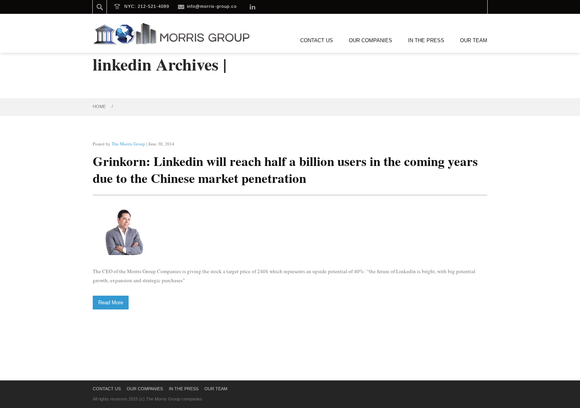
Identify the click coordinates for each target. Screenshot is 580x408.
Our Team (473, 40)
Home (99, 106)
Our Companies (370, 40)
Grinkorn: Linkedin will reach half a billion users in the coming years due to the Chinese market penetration (285, 169)
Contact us (316, 40)
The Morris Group (128, 144)
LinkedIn (252, 7)
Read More (110, 303)
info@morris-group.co (212, 6)
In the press (426, 40)
